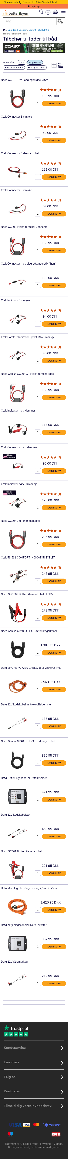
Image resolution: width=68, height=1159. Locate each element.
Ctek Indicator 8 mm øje (15, 300)
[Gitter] (54, 65)
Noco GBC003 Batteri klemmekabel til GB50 (27, 594)
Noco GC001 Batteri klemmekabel (21, 851)
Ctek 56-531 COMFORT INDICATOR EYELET (28, 557)
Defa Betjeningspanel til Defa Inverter (24, 778)
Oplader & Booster (17, 29)
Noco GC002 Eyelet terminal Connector (24, 227)
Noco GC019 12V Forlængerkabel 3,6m (24, 80)
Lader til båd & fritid (39, 29)
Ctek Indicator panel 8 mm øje (19, 484)
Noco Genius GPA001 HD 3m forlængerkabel (28, 741)
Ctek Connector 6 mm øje (16, 190)
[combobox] (34, 21)
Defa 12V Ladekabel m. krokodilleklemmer (26, 704)
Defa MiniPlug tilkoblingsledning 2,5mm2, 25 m (29, 888)
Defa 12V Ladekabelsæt (15, 814)
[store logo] (15, 13)
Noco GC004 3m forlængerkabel (20, 520)
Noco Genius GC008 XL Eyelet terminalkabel (27, 374)
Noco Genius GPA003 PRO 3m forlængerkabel (29, 631)
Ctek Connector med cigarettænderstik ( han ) (28, 263)
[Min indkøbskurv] (55, 11)
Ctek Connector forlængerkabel (20, 153)
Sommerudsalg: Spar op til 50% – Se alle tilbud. (30, 2)
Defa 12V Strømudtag (14, 961)
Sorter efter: (9, 62)
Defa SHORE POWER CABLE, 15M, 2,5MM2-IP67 (31, 667)
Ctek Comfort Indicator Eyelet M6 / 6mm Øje (28, 337)
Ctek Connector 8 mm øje (16, 116)
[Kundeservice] (41, 13)
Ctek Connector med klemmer (19, 447)
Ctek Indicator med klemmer (18, 410)
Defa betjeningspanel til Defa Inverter (23, 925)
